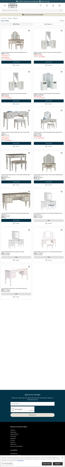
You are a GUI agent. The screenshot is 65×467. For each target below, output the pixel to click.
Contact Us (13, 444)
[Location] (47, 5)
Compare (17, 65)
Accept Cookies (47, 463)
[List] (40, 5)
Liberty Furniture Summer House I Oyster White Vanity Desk (14, 288)
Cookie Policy (20, 460)
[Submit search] (61, 10)
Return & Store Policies (16, 446)
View (49, 220)
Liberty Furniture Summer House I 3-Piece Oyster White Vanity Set (48, 251)
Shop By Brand (14, 434)
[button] (5, 5)
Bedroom (15, 18)
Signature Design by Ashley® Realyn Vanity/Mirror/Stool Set (14, 52)
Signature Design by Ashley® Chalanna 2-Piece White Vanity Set (48, 52)
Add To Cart (16, 62)
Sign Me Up (32, 415)
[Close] (62, 457)
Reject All (57, 463)
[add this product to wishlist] (29, 31)
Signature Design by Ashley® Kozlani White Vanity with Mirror (47, 93)
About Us (12, 442)
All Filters (17, 24)
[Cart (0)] (60, 5)
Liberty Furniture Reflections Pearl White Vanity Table (12, 251)
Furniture (10, 18)
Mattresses (13, 432)
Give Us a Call (45, 1)
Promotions (13, 436)
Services (12, 440)
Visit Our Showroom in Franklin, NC (28, 1)
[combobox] (48, 24)
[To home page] (13, 5)
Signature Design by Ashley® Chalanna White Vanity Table (14, 93)
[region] (32, 461)
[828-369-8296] (53, 5)
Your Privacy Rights (7, 463)
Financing (13, 438)
